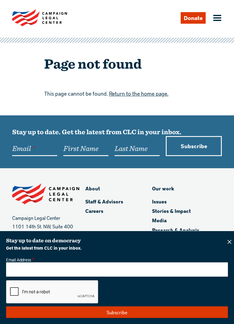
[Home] (39, 18)
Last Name (131, 148)
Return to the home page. (138, 93)
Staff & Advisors (104, 201)
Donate (193, 18)
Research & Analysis (175, 230)
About (92, 188)
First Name (80, 148)
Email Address (18, 259)
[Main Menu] (216, 18)
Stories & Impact (171, 211)
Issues (159, 201)
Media (159, 220)
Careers (94, 211)
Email (21, 148)
